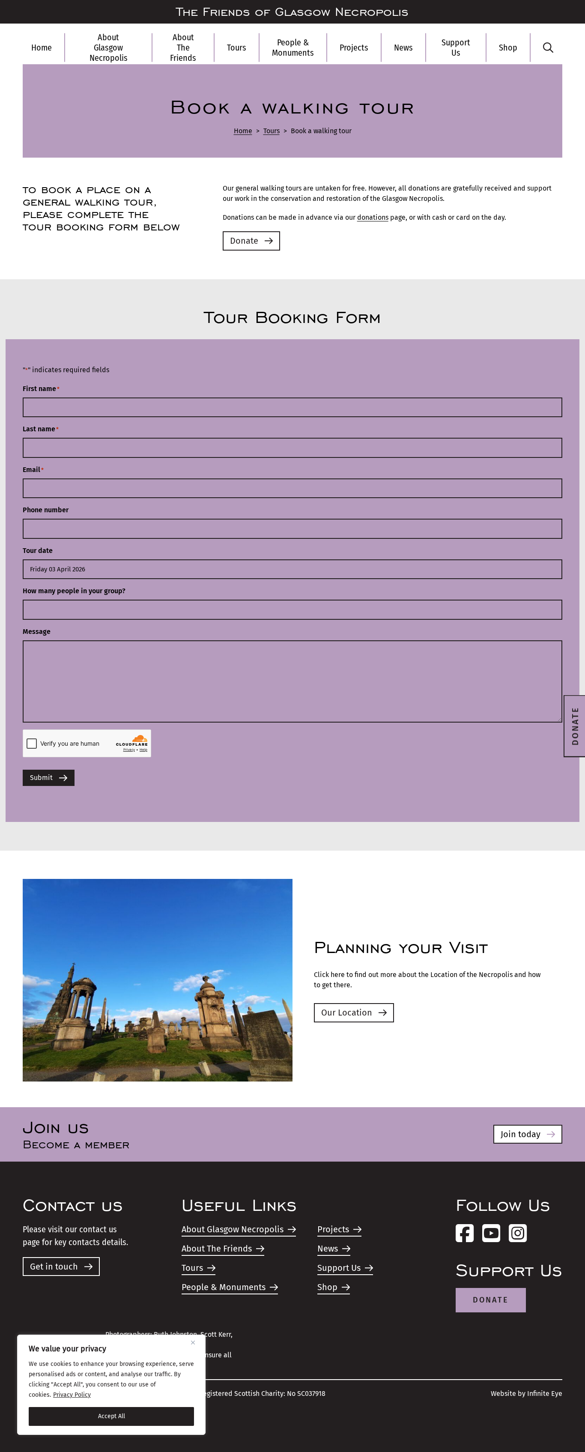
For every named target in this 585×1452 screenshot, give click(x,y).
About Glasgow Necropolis (109, 47)
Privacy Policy (72, 1394)
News (403, 47)
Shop (508, 47)
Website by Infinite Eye (526, 1393)
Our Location (346, 1012)
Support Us (456, 47)
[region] (111, 1385)
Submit (41, 778)
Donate (244, 241)
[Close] (196, 1342)
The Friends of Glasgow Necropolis (292, 12)
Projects (354, 47)
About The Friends (183, 47)
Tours (236, 47)
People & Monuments (293, 47)
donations (372, 217)
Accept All (111, 1416)
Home (41, 47)
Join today (520, 1134)
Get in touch (54, 1266)
